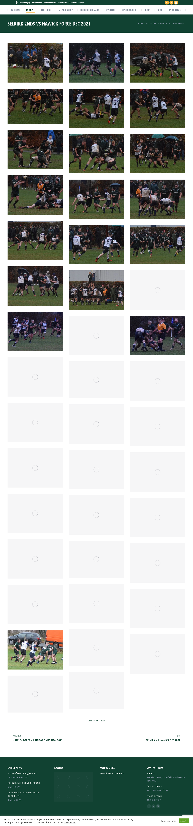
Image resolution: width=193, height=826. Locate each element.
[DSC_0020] (68, 787)
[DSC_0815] (157, 563)
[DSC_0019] (78, 787)
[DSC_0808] (96, 647)
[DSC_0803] (35, 694)
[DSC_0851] (35, 286)
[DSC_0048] (68, 777)
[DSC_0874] (35, 106)
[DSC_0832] (96, 469)
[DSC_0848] (157, 290)
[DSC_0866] (35, 149)
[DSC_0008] (78, 797)
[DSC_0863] (157, 153)
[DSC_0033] (88, 777)
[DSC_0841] (157, 381)
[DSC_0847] (35, 331)
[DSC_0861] (157, 199)
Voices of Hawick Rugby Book (22, 773)
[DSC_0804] (96, 690)
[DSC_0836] (157, 426)
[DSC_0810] (157, 608)
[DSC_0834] (157, 472)
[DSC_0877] (157, 63)
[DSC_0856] (96, 199)
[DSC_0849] (96, 290)
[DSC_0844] (157, 335)
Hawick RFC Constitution (112, 773)
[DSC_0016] (88, 787)
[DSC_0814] (96, 603)
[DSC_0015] (59, 797)
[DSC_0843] (35, 377)
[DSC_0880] (35, 63)
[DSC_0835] (35, 468)
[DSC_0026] (59, 787)
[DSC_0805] (35, 650)
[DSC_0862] (35, 195)
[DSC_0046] (78, 777)
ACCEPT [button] (183, 820)
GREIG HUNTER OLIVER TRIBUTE (24, 782)
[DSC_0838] (96, 424)
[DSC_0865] (96, 153)
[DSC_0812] (35, 604)
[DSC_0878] (96, 63)
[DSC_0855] (35, 240)
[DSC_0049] (59, 777)
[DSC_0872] (96, 108)
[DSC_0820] (35, 559)
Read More (70, 822)
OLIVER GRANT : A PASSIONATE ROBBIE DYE (23, 794)
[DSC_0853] (96, 244)
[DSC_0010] (68, 797)
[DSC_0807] (157, 654)
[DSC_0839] (35, 422)
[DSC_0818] (157, 517)
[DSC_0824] (96, 515)
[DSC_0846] (96, 335)
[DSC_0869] (157, 108)
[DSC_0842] (96, 379)
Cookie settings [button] (168, 821)
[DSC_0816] (96, 559)
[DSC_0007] (88, 797)
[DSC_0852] (157, 244)
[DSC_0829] (35, 513)
